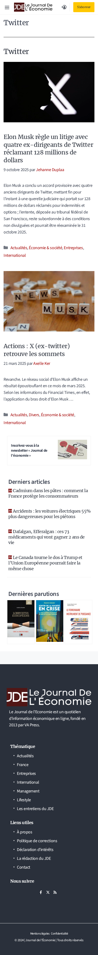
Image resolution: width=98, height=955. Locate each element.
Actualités (18, 248)
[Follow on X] (47, 892)
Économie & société (45, 248)
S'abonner (84, 7)
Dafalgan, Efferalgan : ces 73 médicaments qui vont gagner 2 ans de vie (46, 537)
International (15, 255)
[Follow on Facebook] (40, 892)
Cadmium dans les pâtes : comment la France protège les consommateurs (48, 493)
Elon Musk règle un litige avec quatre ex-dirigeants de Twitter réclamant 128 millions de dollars (48, 148)
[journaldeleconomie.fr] (33, 7)
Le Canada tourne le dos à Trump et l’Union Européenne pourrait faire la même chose (45, 563)
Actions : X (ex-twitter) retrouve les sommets (37, 350)
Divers (34, 415)
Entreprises (73, 248)
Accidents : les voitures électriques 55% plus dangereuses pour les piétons (49, 513)
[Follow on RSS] (55, 892)
